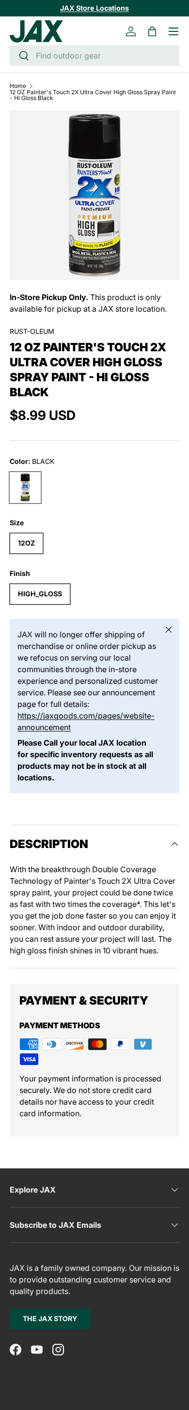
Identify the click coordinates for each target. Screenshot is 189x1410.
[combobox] (94, 55)
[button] (152, 31)
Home (18, 86)
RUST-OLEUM (32, 331)
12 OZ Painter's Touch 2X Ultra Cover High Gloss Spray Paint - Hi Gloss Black (93, 95)
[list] (94, 195)
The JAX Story (50, 1318)
